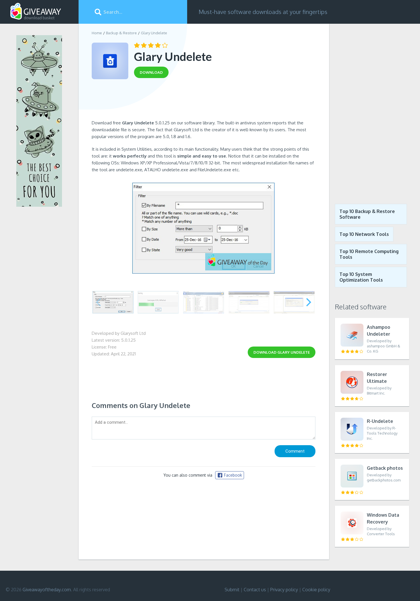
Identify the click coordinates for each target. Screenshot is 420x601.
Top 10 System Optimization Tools (361, 277)
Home (97, 33)
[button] (309, 302)
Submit (232, 589)
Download (281, 352)
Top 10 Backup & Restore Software (367, 214)
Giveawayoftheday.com (47, 589)
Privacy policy (284, 589)
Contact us (255, 589)
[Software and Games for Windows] (36, 11)
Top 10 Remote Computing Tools (369, 254)
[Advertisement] (203, 101)
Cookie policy (316, 589)
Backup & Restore (121, 33)
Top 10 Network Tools (364, 234)
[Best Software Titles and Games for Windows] (372, 109)
